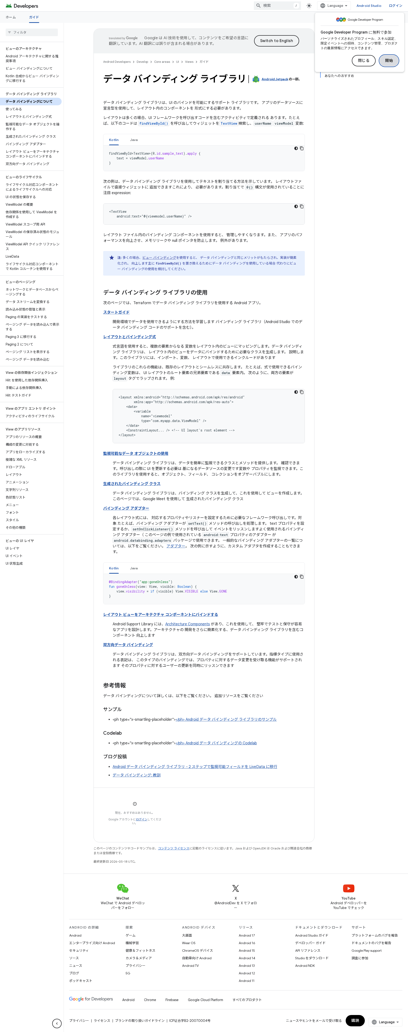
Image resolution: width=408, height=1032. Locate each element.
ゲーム (131, 935)
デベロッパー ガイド (310, 943)
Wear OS (189, 943)
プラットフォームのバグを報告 (375, 935)
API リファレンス (307, 950)
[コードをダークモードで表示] (296, 148)
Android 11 (247, 981)
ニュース (75, 966)
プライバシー (135, 966)
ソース (74, 958)
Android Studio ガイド (311, 935)
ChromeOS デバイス (197, 950)
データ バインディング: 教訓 (137, 775)
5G (128, 973)
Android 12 (247, 973)
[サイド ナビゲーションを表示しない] (57, 1023)
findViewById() (153, 123)
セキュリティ (79, 950)
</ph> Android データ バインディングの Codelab (216, 743)
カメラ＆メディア (139, 958)
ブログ (74, 973)
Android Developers (117, 62)
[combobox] (277, 5)
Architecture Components (187, 624)
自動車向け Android (197, 958)
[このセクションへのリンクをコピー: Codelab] (126, 733)
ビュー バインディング (159, 258)
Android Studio (369, 6)
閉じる (364, 60)
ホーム (11, 17)
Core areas (162, 62)
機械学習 (132, 943)
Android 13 (247, 966)
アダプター (175, 546)
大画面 (187, 935)
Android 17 (247, 935)
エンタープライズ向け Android (92, 943)
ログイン (141, 819)
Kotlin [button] (114, 140)
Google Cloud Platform (205, 1000)
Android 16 (247, 943)
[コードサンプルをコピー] (302, 148)
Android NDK (305, 966)
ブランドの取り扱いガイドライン (140, 1021)
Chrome (150, 1000)
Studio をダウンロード (312, 958)
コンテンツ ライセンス (173, 848)
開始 (389, 60)
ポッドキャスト (80, 981)
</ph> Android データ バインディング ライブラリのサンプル (226, 719)
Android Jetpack (275, 79)
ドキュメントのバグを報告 (371, 943)
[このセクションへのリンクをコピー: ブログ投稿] (131, 757)
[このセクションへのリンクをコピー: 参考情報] (130, 686)
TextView (229, 123)
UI (177, 62)
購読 (355, 1020)
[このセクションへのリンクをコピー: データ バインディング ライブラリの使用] (212, 293)
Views (189, 62)
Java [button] (134, 140)
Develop (142, 62)
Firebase (172, 1000)
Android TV (190, 966)
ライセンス (102, 1021)
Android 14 (247, 958)
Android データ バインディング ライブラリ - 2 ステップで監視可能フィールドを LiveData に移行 (195, 766)
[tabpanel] (204, 158)
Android (75, 935)
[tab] (113, 139)
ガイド (34, 17)
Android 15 (247, 950)
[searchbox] (32, 32)
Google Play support (367, 950)
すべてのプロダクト (247, 1000)
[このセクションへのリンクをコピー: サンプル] (126, 710)
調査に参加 (360, 958)
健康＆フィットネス (140, 950)
